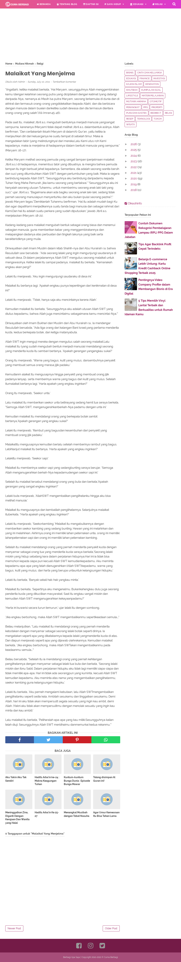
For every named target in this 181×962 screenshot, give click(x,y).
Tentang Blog (68, 4)
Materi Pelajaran (153, 95)
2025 (134, 150)
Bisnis (129, 72)
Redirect (155, 113)
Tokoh (158, 118)
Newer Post (14, 928)
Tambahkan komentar (64, 81)
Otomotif (156, 101)
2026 (134, 144)
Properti (156, 107)
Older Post (111, 928)
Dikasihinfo (135, 203)
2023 (134, 161)
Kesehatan (152, 84)
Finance (145, 78)
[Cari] (174, 4)
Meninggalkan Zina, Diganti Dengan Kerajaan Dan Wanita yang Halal (17, 817)
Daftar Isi (92, 4)
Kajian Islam (134, 84)
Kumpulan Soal (151, 90)
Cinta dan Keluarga (149, 72)
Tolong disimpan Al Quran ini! (104, 779)
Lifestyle (132, 95)
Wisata (130, 124)
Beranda (45, 4)
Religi (159, 4)
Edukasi (138, 4)
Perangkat (133, 107)
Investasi (159, 78)
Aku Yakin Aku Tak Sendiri (16, 779)
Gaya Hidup (113, 4)
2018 (134, 190)
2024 (134, 155)
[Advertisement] (62, 37)
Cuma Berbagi (111, 957)
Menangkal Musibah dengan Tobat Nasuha (76, 814)
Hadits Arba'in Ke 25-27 (47, 814)
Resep (129, 118)
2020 (134, 178)
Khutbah (132, 90)
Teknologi (143, 118)
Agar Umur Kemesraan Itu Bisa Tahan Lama (106, 814)
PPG (145, 107)
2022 (134, 167)
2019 (134, 184)
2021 (134, 173)
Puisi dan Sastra (136, 113)
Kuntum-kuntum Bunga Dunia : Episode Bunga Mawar (77, 781)
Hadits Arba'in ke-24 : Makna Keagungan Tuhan (47, 781)
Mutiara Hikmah (136, 101)
